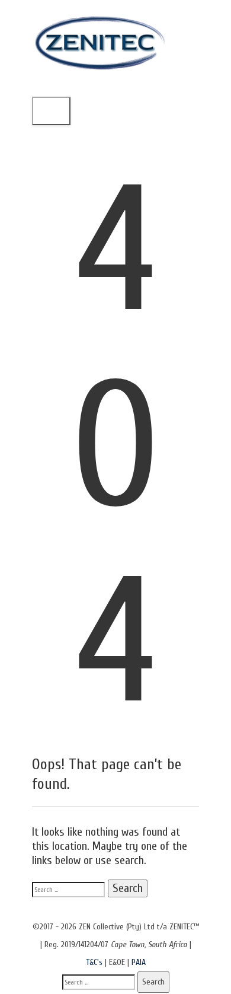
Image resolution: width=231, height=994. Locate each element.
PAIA (138, 962)
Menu (51, 110)
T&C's (94, 962)
